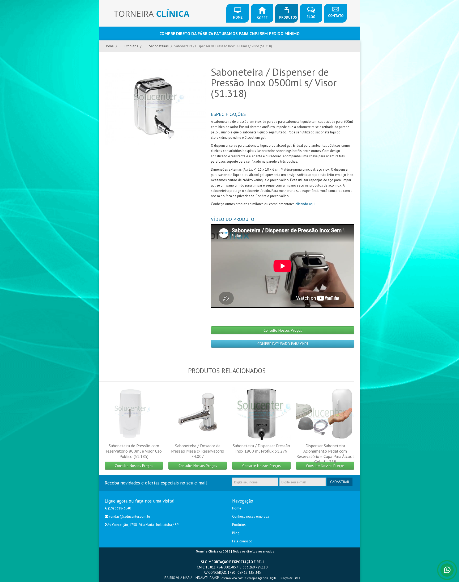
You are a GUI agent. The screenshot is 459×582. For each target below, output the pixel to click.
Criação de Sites (289, 578)
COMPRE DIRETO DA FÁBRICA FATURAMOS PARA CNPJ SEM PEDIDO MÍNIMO (229, 33)
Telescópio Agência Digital (260, 578)
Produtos (288, 17)
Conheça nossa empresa (250, 516)
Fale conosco (242, 541)
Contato (335, 16)
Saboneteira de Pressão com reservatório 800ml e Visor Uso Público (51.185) (134, 451)
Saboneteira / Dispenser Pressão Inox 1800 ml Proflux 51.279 (261, 448)
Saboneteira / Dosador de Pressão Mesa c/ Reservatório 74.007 (197, 451)
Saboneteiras (159, 46)
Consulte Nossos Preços (283, 330)
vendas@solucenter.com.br (129, 516)
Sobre (262, 18)
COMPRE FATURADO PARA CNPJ (282, 343)
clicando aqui (305, 204)
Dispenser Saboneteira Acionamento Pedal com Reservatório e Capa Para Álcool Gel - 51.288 (325, 453)
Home (238, 17)
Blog (311, 17)
